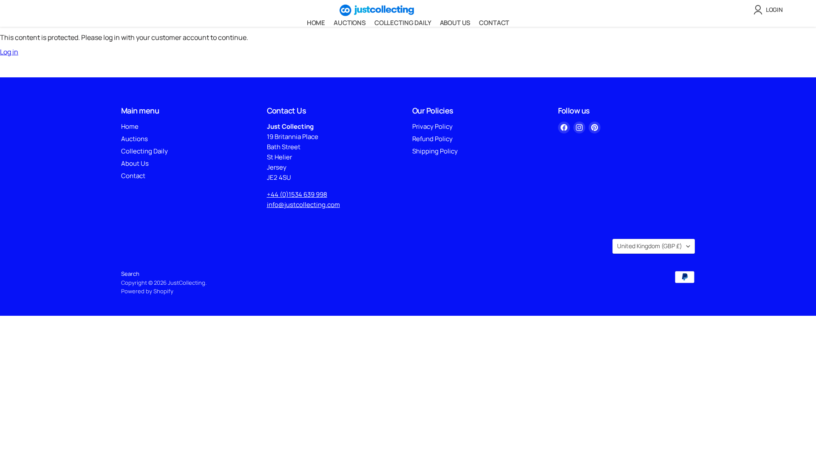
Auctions (350, 23)
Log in (9, 52)
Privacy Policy (432, 126)
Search (130, 274)
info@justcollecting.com (303, 204)
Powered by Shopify (147, 291)
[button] (770, 10)
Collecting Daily (402, 23)
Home (316, 23)
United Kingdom (649, 246)
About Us (455, 23)
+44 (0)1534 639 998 (297, 194)
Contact (494, 23)
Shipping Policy (435, 151)
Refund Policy (432, 138)
